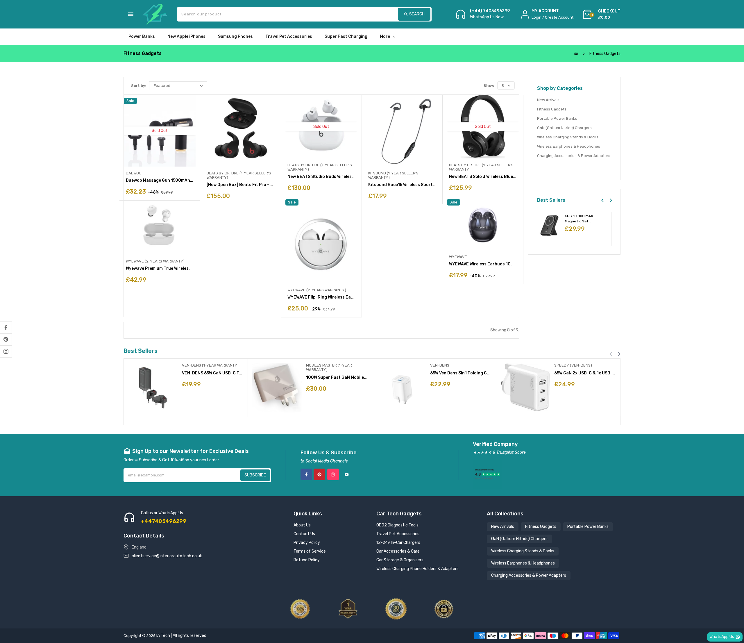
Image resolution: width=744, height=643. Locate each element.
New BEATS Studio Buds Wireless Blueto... (321, 176)
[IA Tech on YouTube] (347, 474)
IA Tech (163, 635)
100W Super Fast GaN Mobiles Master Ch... (336, 377)
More (385, 36)
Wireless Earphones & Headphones (568, 146)
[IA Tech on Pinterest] (6, 339)
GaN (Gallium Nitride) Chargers (564, 128)
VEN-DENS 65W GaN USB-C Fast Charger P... (212, 373)
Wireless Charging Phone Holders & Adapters (417, 568)
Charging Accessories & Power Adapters (573, 155)
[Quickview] (200, 402)
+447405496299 (163, 521)
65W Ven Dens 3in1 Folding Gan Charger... (460, 373)
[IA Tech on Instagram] (6, 351)
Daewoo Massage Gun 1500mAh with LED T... (160, 180)
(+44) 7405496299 (490, 11)
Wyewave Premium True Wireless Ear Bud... (160, 268)
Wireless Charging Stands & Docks (567, 137)
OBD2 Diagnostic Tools (397, 525)
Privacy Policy (307, 542)
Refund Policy (307, 560)
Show (489, 85)
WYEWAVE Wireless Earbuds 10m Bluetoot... (483, 264)
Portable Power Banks (557, 118)
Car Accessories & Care (398, 551)
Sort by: (138, 85)
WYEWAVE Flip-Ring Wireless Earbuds (321, 297)
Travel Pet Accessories (397, 533)
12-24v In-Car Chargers (398, 542)
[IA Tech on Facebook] (6, 327)
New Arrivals (548, 100)
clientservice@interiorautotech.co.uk (167, 555)
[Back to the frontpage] (576, 53)
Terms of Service (310, 551)
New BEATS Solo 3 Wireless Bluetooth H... (483, 176)
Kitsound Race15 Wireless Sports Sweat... (402, 184)
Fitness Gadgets (551, 109)
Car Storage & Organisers (399, 560)
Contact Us (304, 533)
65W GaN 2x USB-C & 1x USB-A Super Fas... (585, 373)
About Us (302, 525)
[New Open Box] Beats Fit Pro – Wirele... (240, 184)
